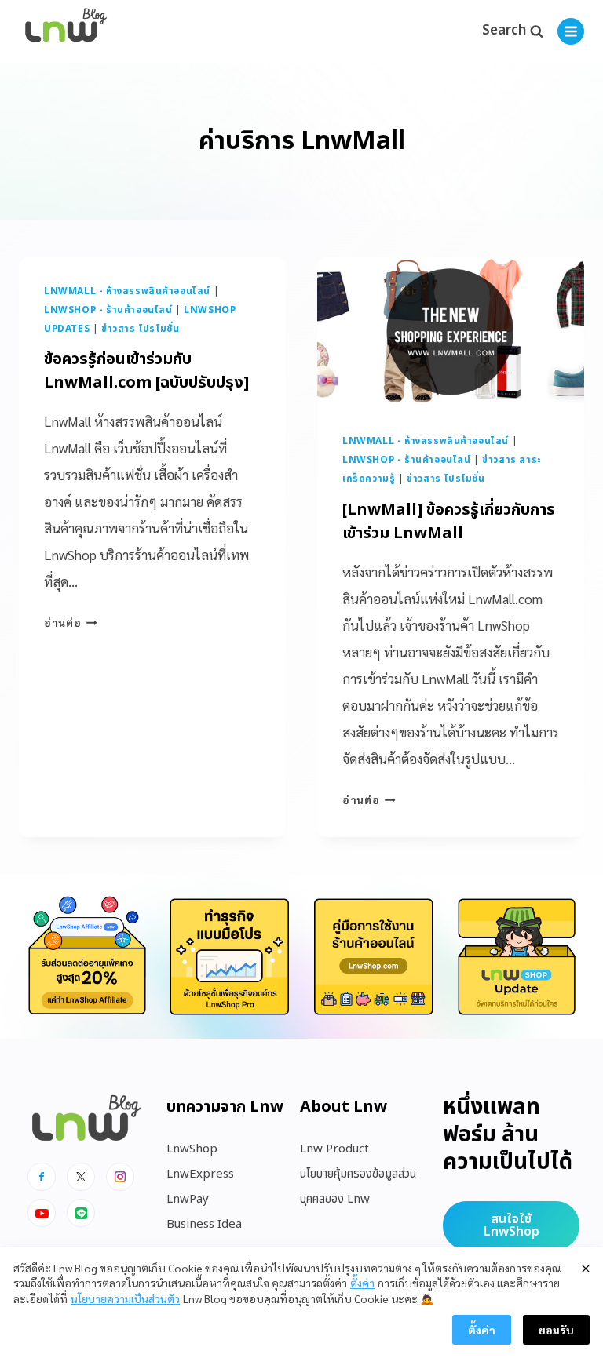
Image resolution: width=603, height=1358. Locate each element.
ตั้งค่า (362, 1283)
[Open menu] (570, 31)
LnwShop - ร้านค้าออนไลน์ (108, 310)
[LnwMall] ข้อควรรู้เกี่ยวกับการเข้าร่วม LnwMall (448, 521)
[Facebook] (41, 1177)
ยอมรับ (556, 1330)
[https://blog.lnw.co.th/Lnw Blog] (66, 31)
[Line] (81, 1213)
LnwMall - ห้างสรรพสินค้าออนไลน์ (127, 291)
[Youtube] (41, 1213)
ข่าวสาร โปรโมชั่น (140, 329)
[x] (81, 1177)
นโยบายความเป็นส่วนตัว (125, 1298)
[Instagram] (120, 1177)
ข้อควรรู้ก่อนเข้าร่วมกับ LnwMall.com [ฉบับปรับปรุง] (146, 371)
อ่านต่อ (70, 622)
